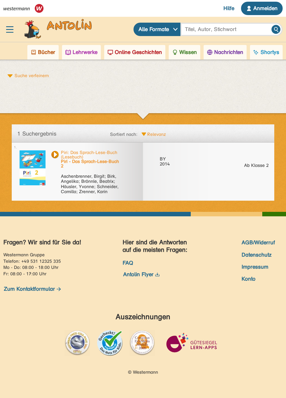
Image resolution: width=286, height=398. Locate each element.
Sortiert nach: (123, 134)
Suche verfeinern (32, 75)
